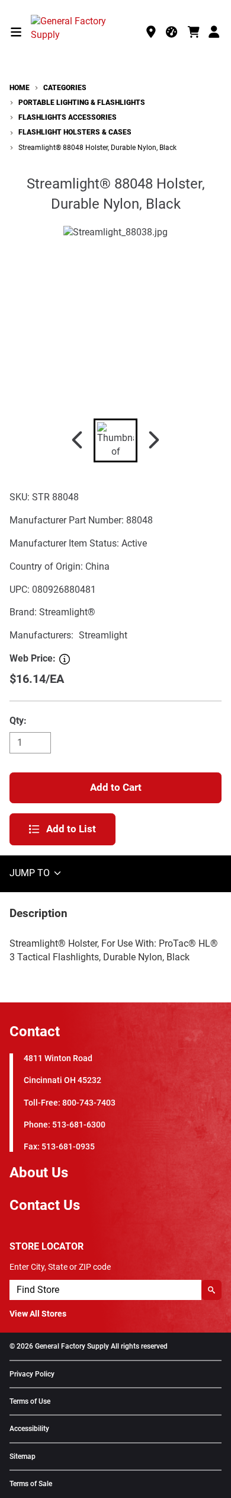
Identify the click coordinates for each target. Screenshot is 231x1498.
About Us (38, 1172)
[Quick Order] (172, 32)
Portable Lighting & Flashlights (81, 102)
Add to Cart (116, 787)
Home (19, 88)
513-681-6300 (78, 1125)
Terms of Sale (30, 1484)
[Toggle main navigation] (16, 32)
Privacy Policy (31, 1374)
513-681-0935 (68, 1147)
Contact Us (44, 1205)
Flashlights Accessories (67, 117)
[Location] (151, 32)
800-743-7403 (89, 1103)
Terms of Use (29, 1402)
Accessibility (29, 1429)
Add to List (71, 829)
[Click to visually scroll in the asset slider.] (77, 440)
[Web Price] (64, 659)
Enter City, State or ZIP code (60, 1267)
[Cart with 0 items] (193, 32)
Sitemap (22, 1457)
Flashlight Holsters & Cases (74, 132)
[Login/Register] (215, 32)
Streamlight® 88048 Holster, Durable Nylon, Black (97, 147)
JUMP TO (30, 873)
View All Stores (37, 1313)
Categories (64, 88)
